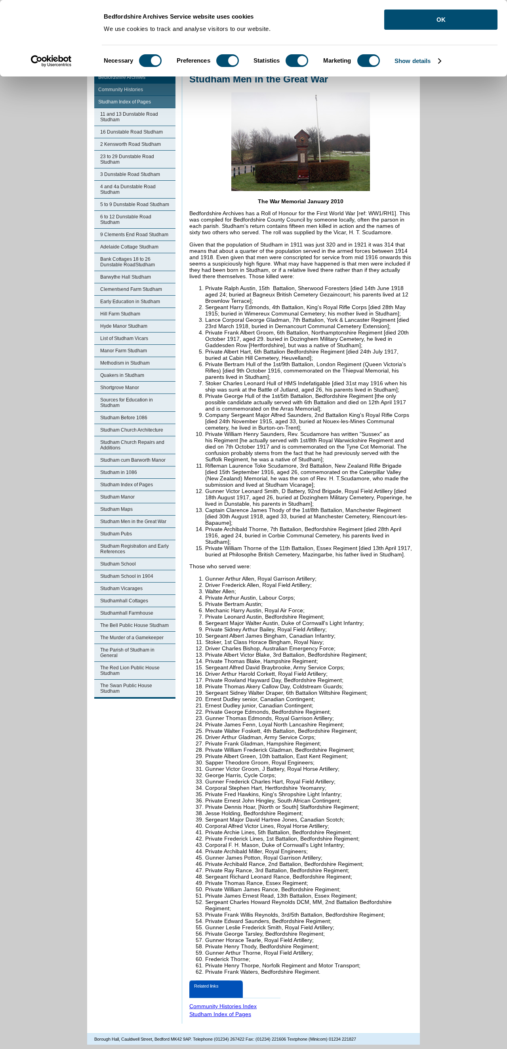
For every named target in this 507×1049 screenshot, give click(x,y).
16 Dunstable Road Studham (131, 132)
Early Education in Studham (130, 301)
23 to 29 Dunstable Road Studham (127, 159)
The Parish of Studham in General (127, 652)
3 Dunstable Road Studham (130, 174)
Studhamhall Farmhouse (126, 613)
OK (441, 19)
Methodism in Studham (125, 363)
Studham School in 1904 (126, 576)
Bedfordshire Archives (121, 77)
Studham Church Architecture (131, 430)
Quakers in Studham (122, 375)
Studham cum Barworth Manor (133, 460)
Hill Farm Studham (120, 314)
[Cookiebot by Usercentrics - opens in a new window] (51, 61)
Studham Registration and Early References (134, 548)
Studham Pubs (116, 534)
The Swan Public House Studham (126, 688)
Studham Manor (117, 497)
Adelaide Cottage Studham (129, 247)
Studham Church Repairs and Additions (132, 445)
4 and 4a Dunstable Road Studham (128, 189)
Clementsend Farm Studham (131, 289)
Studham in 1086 (118, 472)
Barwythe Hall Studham (125, 277)
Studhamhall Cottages (124, 601)
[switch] (227, 60)
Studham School (118, 564)
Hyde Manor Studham (123, 326)
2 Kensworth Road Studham (130, 144)
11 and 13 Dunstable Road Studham (129, 116)
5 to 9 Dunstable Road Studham (134, 204)
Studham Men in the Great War (133, 521)
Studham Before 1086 (123, 417)
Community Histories (120, 89)
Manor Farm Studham (123, 350)
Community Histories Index (223, 1006)
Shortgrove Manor (119, 387)
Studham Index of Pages (124, 102)
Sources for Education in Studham (126, 402)
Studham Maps (116, 509)
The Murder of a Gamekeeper (132, 637)
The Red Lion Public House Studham (130, 670)
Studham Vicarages (121, 588)
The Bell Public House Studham (134, 625)
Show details (413, 60)
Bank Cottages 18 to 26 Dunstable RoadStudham (127, 262)
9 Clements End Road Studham (134, 234)
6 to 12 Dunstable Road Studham (125, 219)
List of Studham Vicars (124, 338)
